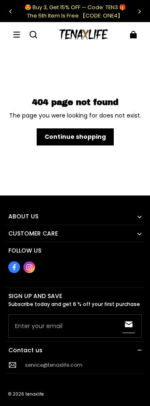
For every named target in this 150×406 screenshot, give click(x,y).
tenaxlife (34, 394)
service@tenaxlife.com (53, 364)
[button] (16, 34)
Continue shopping (75, 137)
